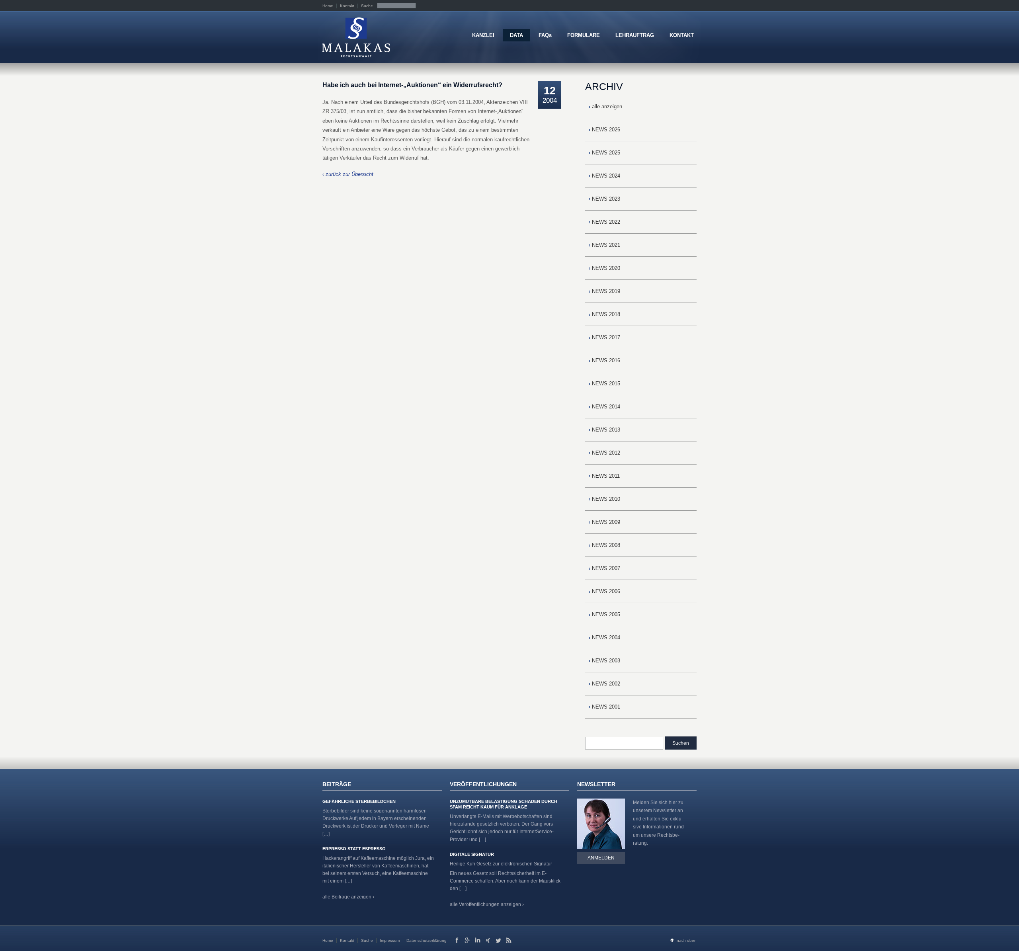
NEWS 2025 (604, 153)
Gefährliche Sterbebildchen (359, 801)
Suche (367, 6)
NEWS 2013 (604, 430)
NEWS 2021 (604, 245)
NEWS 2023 (604, 199)
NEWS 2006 (604, 591)
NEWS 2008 (604, 545)
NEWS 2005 (604, 614)
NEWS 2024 (604, 176)
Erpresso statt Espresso (354, 848)
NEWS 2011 (604, 476)
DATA (516, 35)
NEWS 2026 (604, 130)
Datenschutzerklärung (426, 940)
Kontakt (347, 6)
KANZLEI (483, 35)
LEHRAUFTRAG (634, 35)
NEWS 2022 (604, 222)
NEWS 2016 (604, 360)
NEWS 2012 (604, 453)
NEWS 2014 (604, 407)
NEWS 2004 (604, 638)
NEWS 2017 (604, 337)
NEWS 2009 (604, 522)
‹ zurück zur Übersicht (347, 174)
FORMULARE (583, 35)
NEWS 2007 (604, 568)
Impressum (390, 940)
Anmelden (601, 858)
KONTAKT (682, 35)
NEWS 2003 (604, 661)
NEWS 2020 (604, 268)
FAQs (545, 35)
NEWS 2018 (604, 314)
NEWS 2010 (604, 499)
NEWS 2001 (604, 707)
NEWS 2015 (604, 384)
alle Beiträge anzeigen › (348, 897)
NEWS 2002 (604, 684)
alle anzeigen (605, 106)
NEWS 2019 (604, 291)
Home (327, 6)
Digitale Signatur (472, 854)
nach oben (687, 940)
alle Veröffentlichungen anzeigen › (487, 904)
